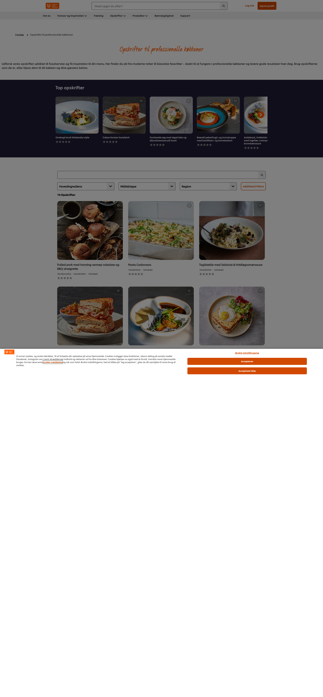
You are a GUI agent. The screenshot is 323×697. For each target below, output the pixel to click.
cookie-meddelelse (52, 362)
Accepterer (247, 361)
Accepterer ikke (247, 370)
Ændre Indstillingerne (247, 352)
